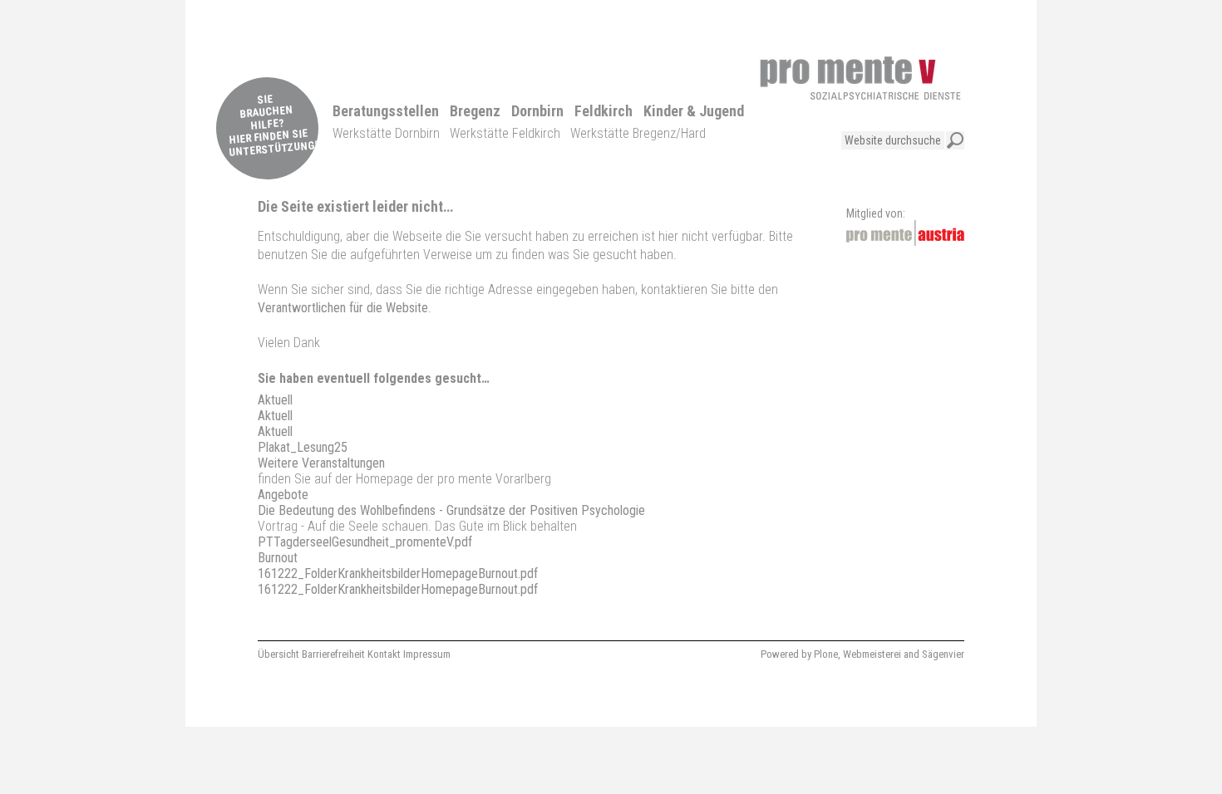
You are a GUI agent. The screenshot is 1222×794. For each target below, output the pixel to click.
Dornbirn (537, 111)
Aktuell (275, 400)
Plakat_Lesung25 (302, 447)
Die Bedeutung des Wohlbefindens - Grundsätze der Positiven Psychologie (451, 510)
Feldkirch (603, 111)
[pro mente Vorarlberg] (860, 78)
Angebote (283, 494)
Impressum (427, 654)
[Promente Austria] (905, 233)
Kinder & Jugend (693, 111)
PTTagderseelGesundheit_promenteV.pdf (365, 542)
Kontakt (384, 654)
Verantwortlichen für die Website (343, 308)
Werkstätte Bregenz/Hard (638, 133)
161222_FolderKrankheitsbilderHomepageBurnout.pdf (398, 573)
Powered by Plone (799, 654)
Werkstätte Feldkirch (505, 133)
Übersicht (278, 654)
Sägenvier (943, 654)
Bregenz (475, 111)
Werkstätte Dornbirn (386, 133)
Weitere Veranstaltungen (321, 463)
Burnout (278, 558)
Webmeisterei (872, 654)
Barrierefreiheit (333, 654)
